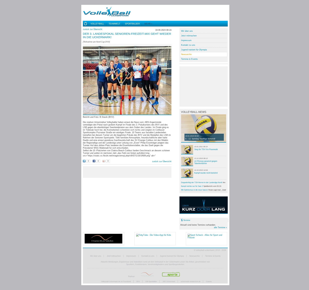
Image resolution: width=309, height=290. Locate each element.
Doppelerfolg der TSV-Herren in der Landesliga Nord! (203, 182)
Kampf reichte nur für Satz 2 (201, 186)
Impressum (186, 40)
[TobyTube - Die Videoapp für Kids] (155, 238)
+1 (104, 161)
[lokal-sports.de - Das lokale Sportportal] (171, 276)
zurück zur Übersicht (92, 29)
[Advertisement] (190, 11)
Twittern (84, 161)
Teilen (94, 161)
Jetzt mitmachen (189, 35)
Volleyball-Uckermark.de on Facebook (116, 281)
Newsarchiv (186, 54)
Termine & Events (189, 59)
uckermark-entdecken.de (191, 281)
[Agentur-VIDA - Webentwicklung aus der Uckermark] (103, 238)
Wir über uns (187, 31)
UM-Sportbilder (151, 281)
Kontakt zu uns (188, 45)
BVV (138, 281)
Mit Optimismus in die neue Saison (203, 190)
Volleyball (97, 24)
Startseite (85, 24)
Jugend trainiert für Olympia (194, 49)
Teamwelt (114, 24)
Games (209, 281)
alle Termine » (220, 227)
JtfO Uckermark (169, 281)
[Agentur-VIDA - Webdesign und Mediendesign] (147, 276)
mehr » (148, 24)
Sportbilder (132, 24)
